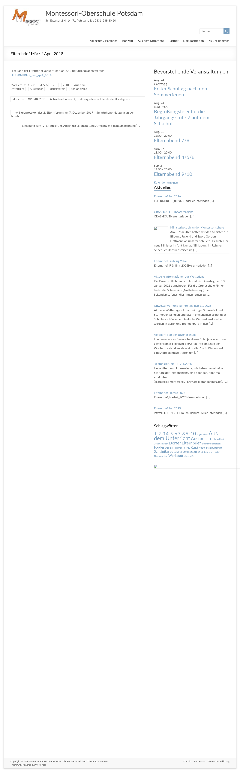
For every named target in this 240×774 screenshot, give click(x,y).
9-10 (66, 85)
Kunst (194, 447)
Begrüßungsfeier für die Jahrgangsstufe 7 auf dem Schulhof (181, 117)
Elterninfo (206, 444)
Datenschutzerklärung (219, 761)
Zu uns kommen (219, 40)
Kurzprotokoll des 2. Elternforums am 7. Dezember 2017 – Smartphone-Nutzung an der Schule (72, 114)
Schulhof (178, 452)
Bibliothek (218, 439)
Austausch (37, 88)
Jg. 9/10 (186, 448)
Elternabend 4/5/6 (174, 157)
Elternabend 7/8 (171, 140)
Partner (173, 40)
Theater (216, 452)
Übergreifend (190, 456)
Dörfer (175, 443)
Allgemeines (202, 435)
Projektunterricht (214, 448)
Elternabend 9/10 (173, 174)
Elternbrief (191, 443)
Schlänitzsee (79, 88)
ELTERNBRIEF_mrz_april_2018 (32, 75)
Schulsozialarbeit (191, 452)
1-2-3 (31, 85)
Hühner (178, 448)
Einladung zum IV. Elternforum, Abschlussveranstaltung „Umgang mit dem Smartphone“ (81, 125)
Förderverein (57, 88)
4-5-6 (44, 85)
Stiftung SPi (206, 452)
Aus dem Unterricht (151, 40)
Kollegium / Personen (103, 40)
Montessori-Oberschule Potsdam (94, 13)
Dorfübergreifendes (87, 99)
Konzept (127, 40)
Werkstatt (175, 455)
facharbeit (216, 444)
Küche (202, 448)
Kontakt (187, 761)
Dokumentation (193, 40)
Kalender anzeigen (166, 182)
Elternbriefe (107, 99)
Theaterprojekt (161, 456)
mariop (20, 99)
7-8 (55, 85)
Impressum (199, 761)
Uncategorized (123, 99)
